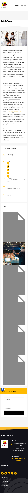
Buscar (14, 413)
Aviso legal (4, 477)
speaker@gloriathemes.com (13, 188)
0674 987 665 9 (10, 195)
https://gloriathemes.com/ (13, 155)
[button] (14, 399)
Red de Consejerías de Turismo (18, 459)
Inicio (2, 24)
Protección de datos (6, 481)
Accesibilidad (4, 485)
